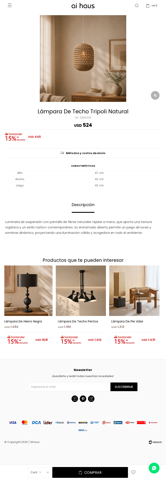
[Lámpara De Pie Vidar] (134, 290)
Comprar (93, 472)
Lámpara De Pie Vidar (127, 321)
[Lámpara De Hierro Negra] (27, 290)
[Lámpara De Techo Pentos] (81, 290)
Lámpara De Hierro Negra (23, 321)
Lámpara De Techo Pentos (78, 321)
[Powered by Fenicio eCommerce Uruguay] (155, 442)
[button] (157, 308)
